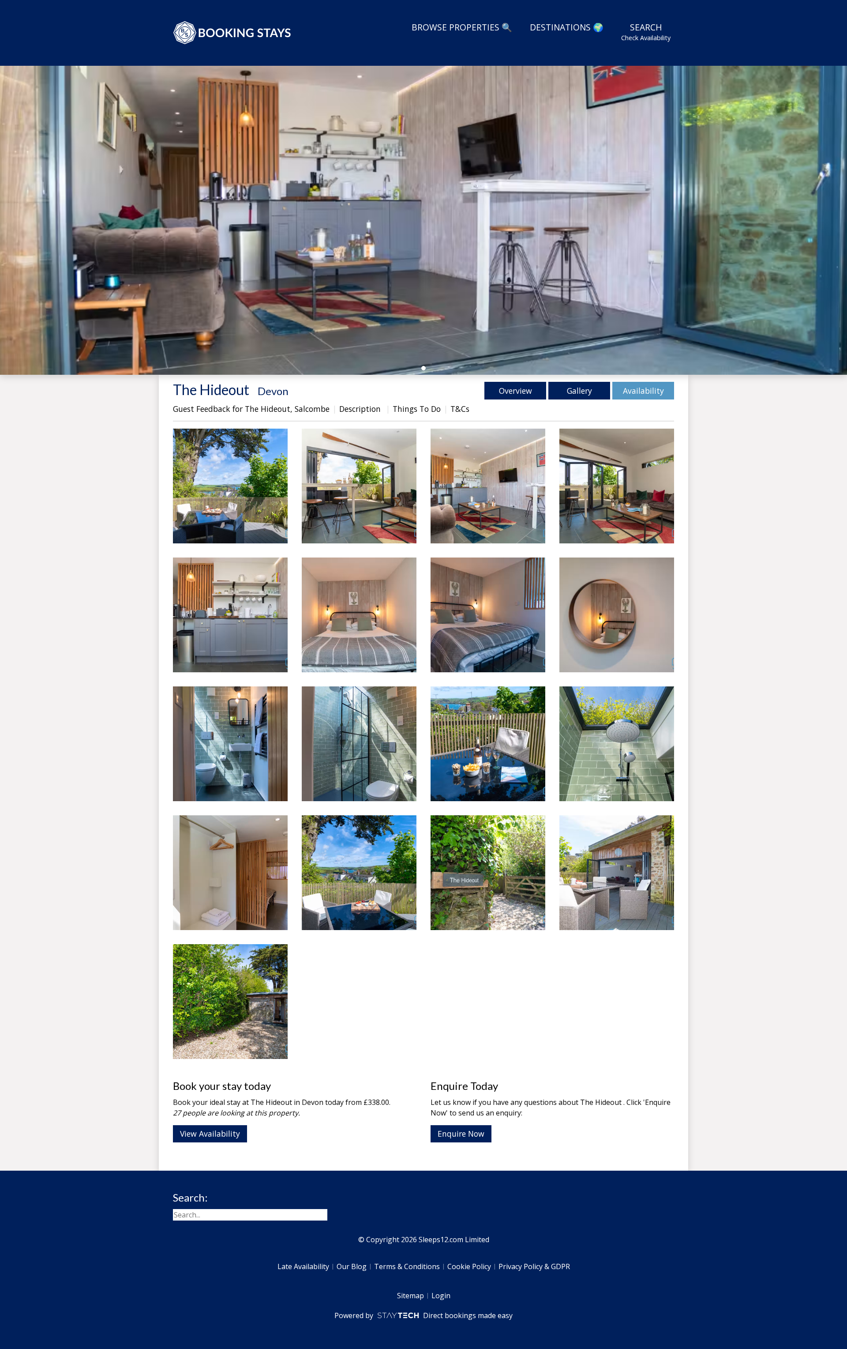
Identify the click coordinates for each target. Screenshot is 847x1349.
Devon (273, 390)
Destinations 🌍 (566, 27)
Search (646, 31)
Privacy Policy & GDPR (534, 1266)
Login (440, 1295)
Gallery (579, 390)
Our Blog (352, 1266)
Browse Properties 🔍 (462, 27)
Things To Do (417, 408)
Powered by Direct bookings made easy (423, 1315)
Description (361, 408)
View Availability (210, 1133)
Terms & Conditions (407, 1266)
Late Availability (303, 1266)
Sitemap (410, 1295)
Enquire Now (461, 1133)
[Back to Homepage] (232, 33)
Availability (643, 390)
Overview (515, 390)
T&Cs (459, 408)
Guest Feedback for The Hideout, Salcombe (251, 408)
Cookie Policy (469, 1266)
